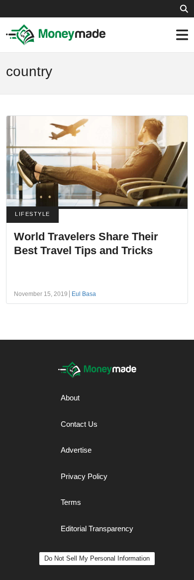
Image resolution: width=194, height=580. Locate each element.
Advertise (76, 450)
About (70, 397)
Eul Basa (84, 293)
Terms (71, 502)
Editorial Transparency (97, 528)
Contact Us (79, 424)
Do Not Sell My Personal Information (97, 558)
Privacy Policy (84, 476)
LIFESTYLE (32, 214)
